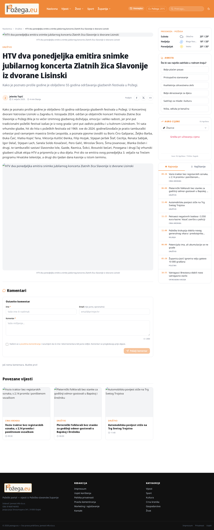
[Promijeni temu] (208, 9)
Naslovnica (7, 29)
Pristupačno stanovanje (176, 77)
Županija (103, 8)
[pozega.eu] (22, 9)
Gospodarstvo (153, 506)
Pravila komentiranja (85, 501)
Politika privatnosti (84, 497)
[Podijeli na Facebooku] (136, 98)
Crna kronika (152, 501)
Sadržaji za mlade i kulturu (178, 100)
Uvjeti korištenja (82, 493)
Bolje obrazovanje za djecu (178, 93)
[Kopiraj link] (150, 98)
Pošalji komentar (138, 350)
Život (78, 8)
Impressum (80, 488)
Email (91, 307)
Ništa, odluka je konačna (176, 108)
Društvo (18, 29)
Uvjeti (208, 525)
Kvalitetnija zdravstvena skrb (179, 85)
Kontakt (78, 510)
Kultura (150, 497)
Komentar (11, 318)
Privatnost (199, 525)
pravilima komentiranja (30, 344)
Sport (90, 8)
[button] (78, 216)
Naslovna (52, 8)
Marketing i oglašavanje (86, 506)
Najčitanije (200, 166)
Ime (8, 307)
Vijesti (64, 8)
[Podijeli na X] (143, 98)
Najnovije (173, 166)
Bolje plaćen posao (173, 69)
